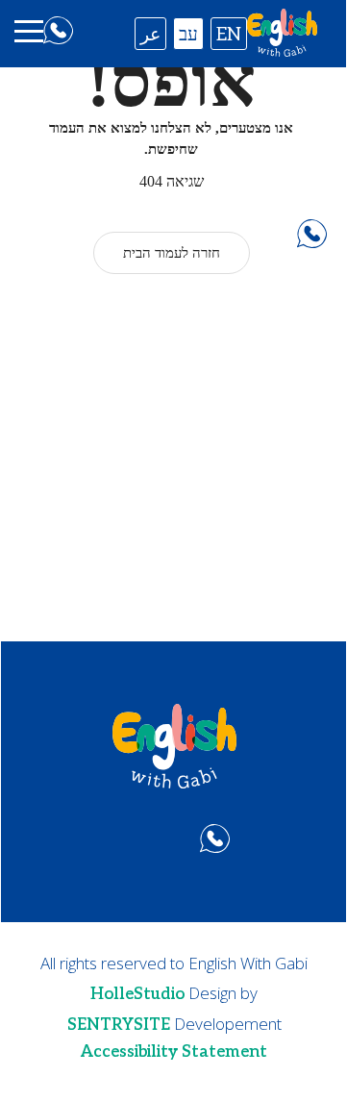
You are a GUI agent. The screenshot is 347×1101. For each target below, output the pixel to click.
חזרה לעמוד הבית (171, 253)
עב (188, 35)
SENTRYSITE (118, 1025)
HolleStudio (137, 994)
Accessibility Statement (174, 1052)
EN (228, 35)
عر (150, 35)
